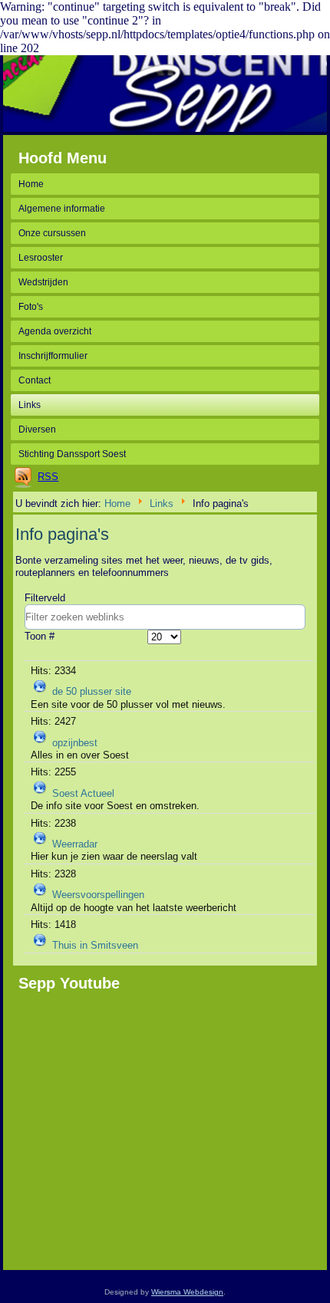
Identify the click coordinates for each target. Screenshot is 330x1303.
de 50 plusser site (91, 692)
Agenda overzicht (54, 331)
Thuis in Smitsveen (95, 945)
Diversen (37, 429)
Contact (34, 380)
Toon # (39, 636)
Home (31, 184)
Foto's (30, 306)
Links (29, 405)
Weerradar (74, 844)
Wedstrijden (43, 282)
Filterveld (46, 598)
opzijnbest (74, 743)
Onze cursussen (52, 233)
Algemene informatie (61, 208)
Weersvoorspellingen (98, 894)
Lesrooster (40, 257)
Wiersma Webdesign (187, 1292)
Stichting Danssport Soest (72, 454)
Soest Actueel (83, 793)
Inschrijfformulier (52, 355)
